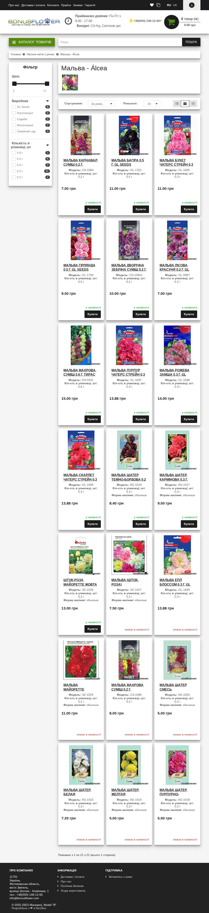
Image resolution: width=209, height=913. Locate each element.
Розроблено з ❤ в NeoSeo (29, 908)
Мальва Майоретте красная (73, 689)
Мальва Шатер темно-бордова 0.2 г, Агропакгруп (128, 479)
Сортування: (73, 103)
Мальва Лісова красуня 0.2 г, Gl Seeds (174, 270)
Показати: (130, 103)
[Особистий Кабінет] (192, 5)
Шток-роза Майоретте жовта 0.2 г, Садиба (80, 584)
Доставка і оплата (33, 5)
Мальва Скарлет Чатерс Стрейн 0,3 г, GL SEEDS (80, 479)
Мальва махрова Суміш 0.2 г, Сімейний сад (127, 689)
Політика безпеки (72, 886)
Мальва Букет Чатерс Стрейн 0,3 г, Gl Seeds (176, 165)
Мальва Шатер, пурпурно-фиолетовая (173, 794)
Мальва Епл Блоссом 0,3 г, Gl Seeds (175, 584)
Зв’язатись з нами (120, 876)
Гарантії (90, 5)
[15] (47, 84)
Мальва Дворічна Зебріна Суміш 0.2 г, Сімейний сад (129, 270)
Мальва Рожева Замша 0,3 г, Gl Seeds (174, 375)
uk (175, 5)
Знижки (78, 5)
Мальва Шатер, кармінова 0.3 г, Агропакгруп (174, 479)
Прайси (66, 5)
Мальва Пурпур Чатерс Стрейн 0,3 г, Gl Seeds (128, 375)
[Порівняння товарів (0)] (158, 5)
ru (169, 5)
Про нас (14, 5)
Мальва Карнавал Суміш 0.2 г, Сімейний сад (80, 165)
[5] (14, 84)
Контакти (53, 5)
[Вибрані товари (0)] (152, 5)
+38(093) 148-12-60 (147, 20)
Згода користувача (73, 890)
